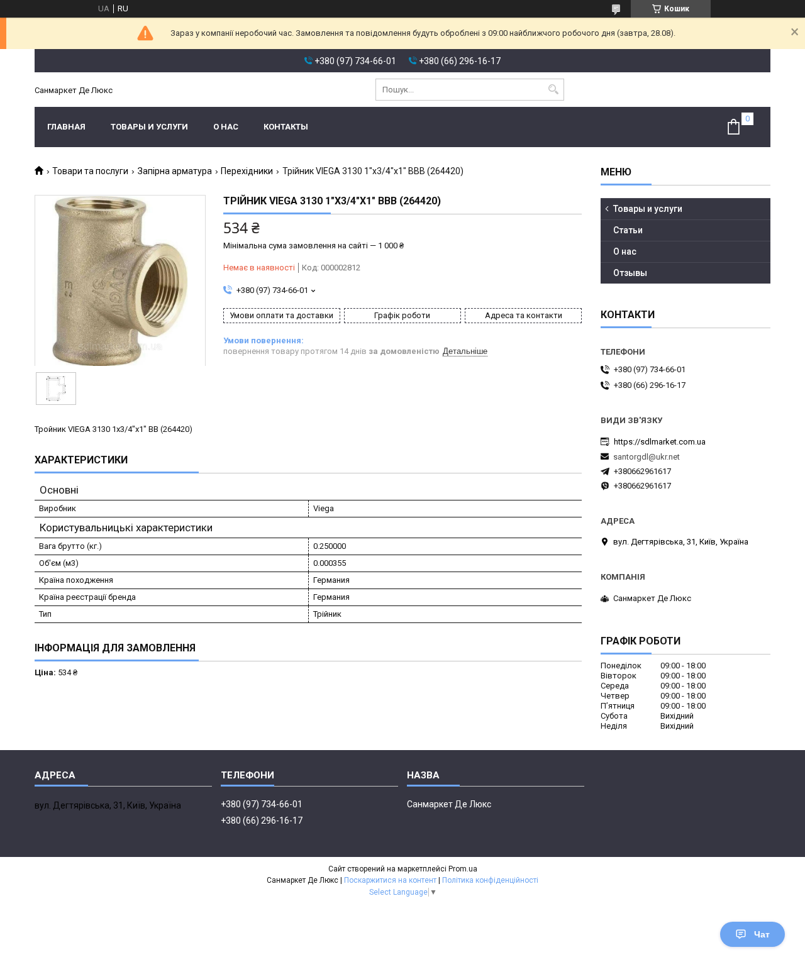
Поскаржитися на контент (390, 880)
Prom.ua (462, 869)
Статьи (628, 230)
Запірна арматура (175, 171)
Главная (66, 126)
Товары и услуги (149, 126)
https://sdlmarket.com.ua (660, 441)
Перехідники (247, 171)
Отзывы (630, 273)
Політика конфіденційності (490, 880)
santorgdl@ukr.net (646, 456)
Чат (762, 934)
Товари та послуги (90, 171)
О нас (225, 126)
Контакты (286, 126)
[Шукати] (553, 90)
